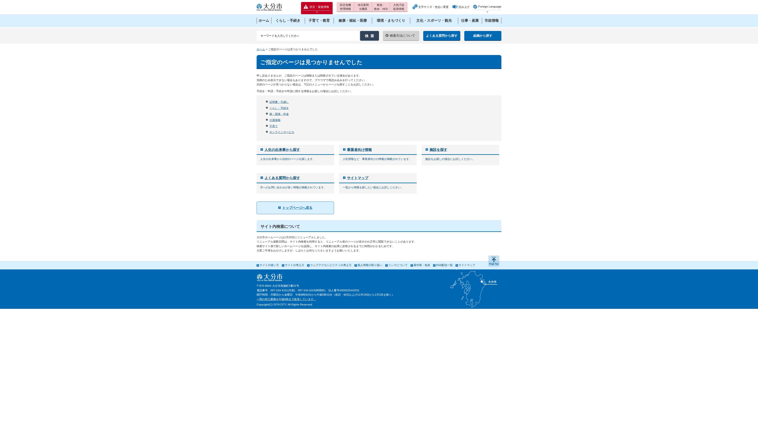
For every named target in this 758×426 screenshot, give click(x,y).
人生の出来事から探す (282, 150)
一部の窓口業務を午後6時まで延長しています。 (286, 299)
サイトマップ (357, 178)
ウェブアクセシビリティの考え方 (331, 265)
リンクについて (398, 265)
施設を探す (438, 150)
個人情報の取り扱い (369, 265)
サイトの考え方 (294, 265)
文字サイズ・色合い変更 (433, 6)
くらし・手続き (279, 108)
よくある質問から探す (282, 178)
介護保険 (274, 120)
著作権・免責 (422, 265)
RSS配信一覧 (444, 265)
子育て (273, 126)
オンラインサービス (281, 132)
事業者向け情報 (359, 150)
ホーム (261, 49)
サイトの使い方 (269, 265)
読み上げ (464, 6)
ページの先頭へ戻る (493, 260)
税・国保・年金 (279, 114)
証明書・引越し (279, 102)
